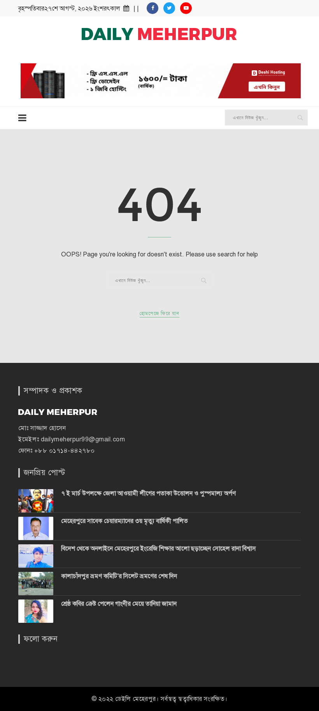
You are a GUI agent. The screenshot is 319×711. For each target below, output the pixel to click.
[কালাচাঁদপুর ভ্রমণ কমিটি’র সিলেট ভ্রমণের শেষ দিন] (35, 583)
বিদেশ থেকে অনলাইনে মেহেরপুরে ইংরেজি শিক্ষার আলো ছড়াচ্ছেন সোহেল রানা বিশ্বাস (158, 548)
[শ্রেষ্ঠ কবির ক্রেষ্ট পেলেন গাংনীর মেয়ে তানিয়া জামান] (35, 611)
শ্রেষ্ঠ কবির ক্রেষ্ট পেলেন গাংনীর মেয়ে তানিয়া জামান (119, 604)
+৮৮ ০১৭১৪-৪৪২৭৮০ (64, 451)
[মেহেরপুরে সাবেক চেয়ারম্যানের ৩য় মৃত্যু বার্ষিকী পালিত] (35, 528)
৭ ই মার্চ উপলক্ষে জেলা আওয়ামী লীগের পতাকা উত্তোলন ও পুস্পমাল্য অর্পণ (148, 493)
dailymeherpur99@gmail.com (83, 439)
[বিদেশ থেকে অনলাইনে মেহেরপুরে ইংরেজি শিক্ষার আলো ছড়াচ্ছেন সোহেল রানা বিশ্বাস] (35, 556)
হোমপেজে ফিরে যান (159, 313)
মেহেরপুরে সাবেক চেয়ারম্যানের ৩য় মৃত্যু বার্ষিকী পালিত (124, 521)
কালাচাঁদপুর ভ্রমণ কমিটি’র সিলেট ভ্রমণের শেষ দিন (119, 576)
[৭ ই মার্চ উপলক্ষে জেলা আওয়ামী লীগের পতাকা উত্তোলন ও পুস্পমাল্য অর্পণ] (35, 500)
